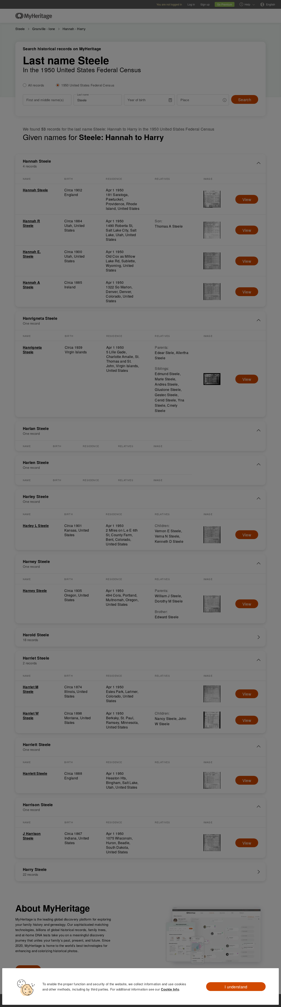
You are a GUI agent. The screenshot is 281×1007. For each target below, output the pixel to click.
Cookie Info (170, 989)
